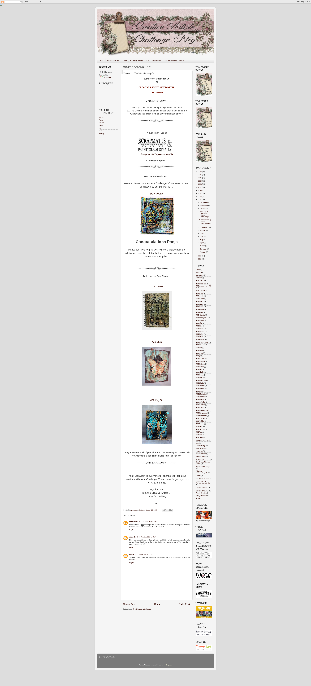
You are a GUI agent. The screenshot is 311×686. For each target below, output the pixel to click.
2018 (200, 197)
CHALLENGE (157, 92)
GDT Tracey (200, 418)
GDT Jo (198, 356)
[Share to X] (167, 510)
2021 (200, 187)
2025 (200, 175)
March (202, 246)
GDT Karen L (200, 361)
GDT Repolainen (202, 410)
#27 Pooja (156, 194)
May (201, 240)
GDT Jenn (199, 353)
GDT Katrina (200, 364)
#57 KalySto (156, 400)
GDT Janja (199, 350)
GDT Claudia (200, 315)
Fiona (101, 125)
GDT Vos (199, 432)
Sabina (198, 476)
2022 (200, 184)
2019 (200, 193)
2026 (200, 172)
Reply (131, 530)
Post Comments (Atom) (142, 609)
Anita (101, 120)
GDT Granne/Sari (202, 342)
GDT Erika (199, 334)
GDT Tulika (200, 421)
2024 (200, 178)
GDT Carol (199, 304)
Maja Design (200, 448)
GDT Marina (200, 386)
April (202, 243)
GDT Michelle (201, 394)
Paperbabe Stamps (203, 466)
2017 (200, 200)
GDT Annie (200, 296)
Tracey (101, 134)
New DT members (202, 459)
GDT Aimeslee (201, 283)
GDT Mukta (200, 399)
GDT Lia (199, 369)
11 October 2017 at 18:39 (147, 537)
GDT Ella (199, 323)
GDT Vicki (199, 426)
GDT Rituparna (201, 413)
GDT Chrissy (200, 309)
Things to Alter (201, 496)
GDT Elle (199, 326)
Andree (101, 117)
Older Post (184, 604)
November (204, 205)
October (203, 209)
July (201, 233)
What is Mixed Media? (174, 60)
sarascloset (133, 537)
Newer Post (129, 604)
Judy (100, 131)
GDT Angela (200, 290)
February (203, 249)
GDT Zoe (199, 435)
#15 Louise (157, 286)
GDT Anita (199, 293)
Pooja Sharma (134, 521)
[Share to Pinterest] (172, 510)
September (204, 227)
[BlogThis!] (165, 510)
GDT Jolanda (200, 358)
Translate (107, 77)
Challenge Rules (154, 60)
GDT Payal (199, 407)
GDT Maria (200, 383)
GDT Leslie (200, 367)
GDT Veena (200, 424)
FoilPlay (199, 278)
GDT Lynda (200, 375)
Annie (198, 270)
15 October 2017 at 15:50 (143, 554)
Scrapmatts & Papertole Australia (157, 154)
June (202, 236)
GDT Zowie (200, 437)
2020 (200, 190)
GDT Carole (200, 307)
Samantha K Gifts (202, 478)
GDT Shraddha (201, 416)
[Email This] (163, 510)
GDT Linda (199, 372)
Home (101, 60)
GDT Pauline (200, 405)
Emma (101, 123)
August (203, 230)
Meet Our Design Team (133, 60)
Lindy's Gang (200, 446)
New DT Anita (201, 454)
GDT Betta (199, 301)
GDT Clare (199, 312)
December (204, 202)
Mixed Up (199, 451)
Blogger (169, 665)
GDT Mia (199, 391)
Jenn (197, 443)
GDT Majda (200, 377)
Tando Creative (201, 493)
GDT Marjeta (200, 388)
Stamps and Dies (202, 490)
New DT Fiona (201, 456)
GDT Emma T (201, 331)
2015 (200, 259)
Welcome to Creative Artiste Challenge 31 (205, 214)
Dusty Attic (200, 275)
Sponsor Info (113, 60)
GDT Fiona (199, 337)
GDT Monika (200, 397)
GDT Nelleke (200, 402)
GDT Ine (199, 348)
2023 (200, 181)
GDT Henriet (200, 345)
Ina (100, 128)
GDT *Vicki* (200, 280)
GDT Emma (200, 329)
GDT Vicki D (200, 429)
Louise (131, 554)
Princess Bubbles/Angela (201, 472)
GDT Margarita (201, 380)
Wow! (198, 498)
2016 (200, 256)
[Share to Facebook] (170, 510)
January (203, 252)
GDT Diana (200, 320)
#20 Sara (157, 341)
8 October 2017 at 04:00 (149, 521)
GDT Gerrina (200, 339)
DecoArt (199, 272)
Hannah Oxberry (202, 440)
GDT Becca (200, 299)
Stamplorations (201, 487)
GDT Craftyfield (201, 318)
